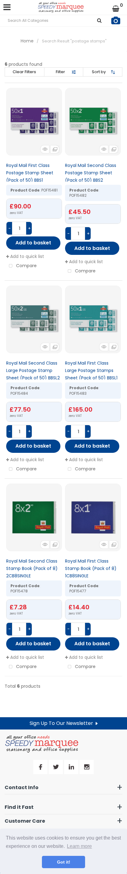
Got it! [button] (63, 862)
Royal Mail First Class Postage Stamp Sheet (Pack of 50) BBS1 (29, 172)
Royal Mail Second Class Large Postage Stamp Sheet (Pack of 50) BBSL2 (33, 370)
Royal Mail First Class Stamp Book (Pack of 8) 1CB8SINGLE (91, 568)
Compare (26, 266)
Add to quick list (26, 256)
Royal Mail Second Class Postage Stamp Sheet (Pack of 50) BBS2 (90, 172)
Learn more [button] (79, 846)
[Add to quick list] (34, 122)
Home (27, 41)
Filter (60, 72)
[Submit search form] (99, 20)
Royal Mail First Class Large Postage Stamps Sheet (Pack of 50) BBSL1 (91, 370)
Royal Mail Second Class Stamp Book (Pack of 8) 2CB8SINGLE (32, 568)
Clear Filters (24, 72)
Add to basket (33, 242)
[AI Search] (116, 20)
